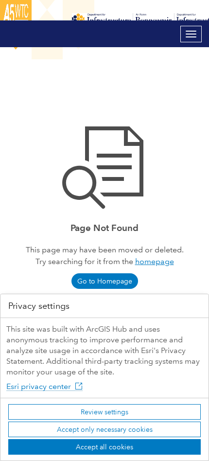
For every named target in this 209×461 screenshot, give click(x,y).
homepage (154, 261)
